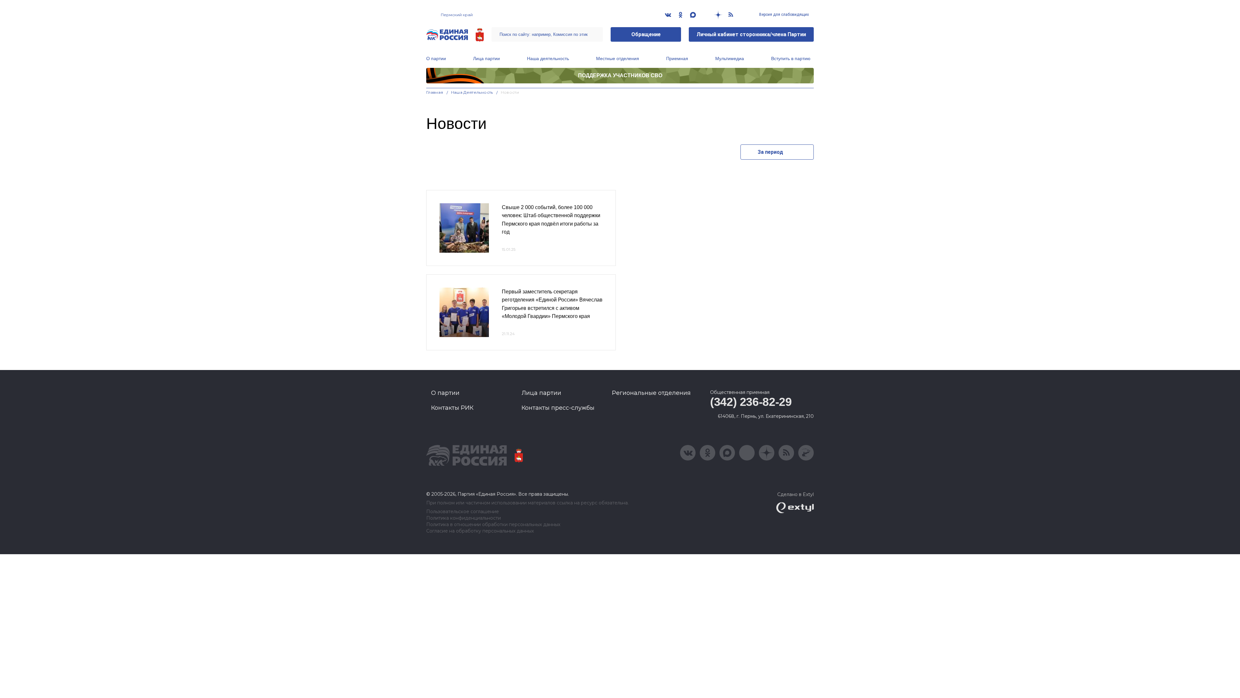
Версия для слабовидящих (783, 14)
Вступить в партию (791, 58)
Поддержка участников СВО (620, 75)
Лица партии (486, 58)
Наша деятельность (548, 58)
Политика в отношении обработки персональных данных (493, 524)
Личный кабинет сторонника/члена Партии (751, 34)
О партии (436, 58)
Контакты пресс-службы (558, 407)
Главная (434, 92)
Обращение (646, 34)
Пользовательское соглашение (462, 511)
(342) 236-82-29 (751, 401)
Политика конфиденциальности (463, 518)
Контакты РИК (452, 407)
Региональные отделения (651, 393)
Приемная (677, 58)
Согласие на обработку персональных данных (480, 531)
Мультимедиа (729, 58)
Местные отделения (617, 58)
